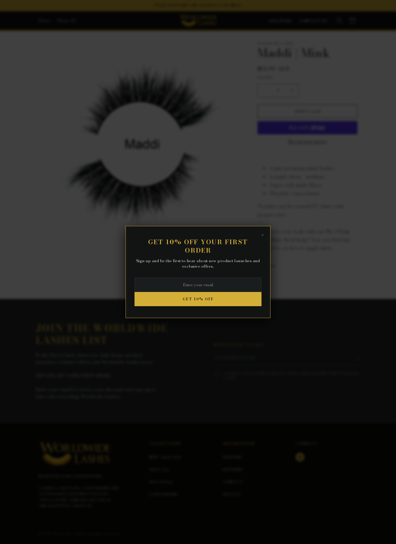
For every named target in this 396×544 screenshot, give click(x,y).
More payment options (307, 141)
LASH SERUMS (163, 494)
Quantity (265, 77)
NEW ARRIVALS (165, 457)
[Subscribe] (358, 359)
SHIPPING (232, 457)
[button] (339, 20)
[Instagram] (300, 457)
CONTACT (232, 482)
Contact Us (313, 21)
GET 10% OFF (198, 299)
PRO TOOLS (161, 482)
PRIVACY (231, 494)
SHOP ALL (159, 469)
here (326, 248)
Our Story (281, 21)
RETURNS (232, 469)
